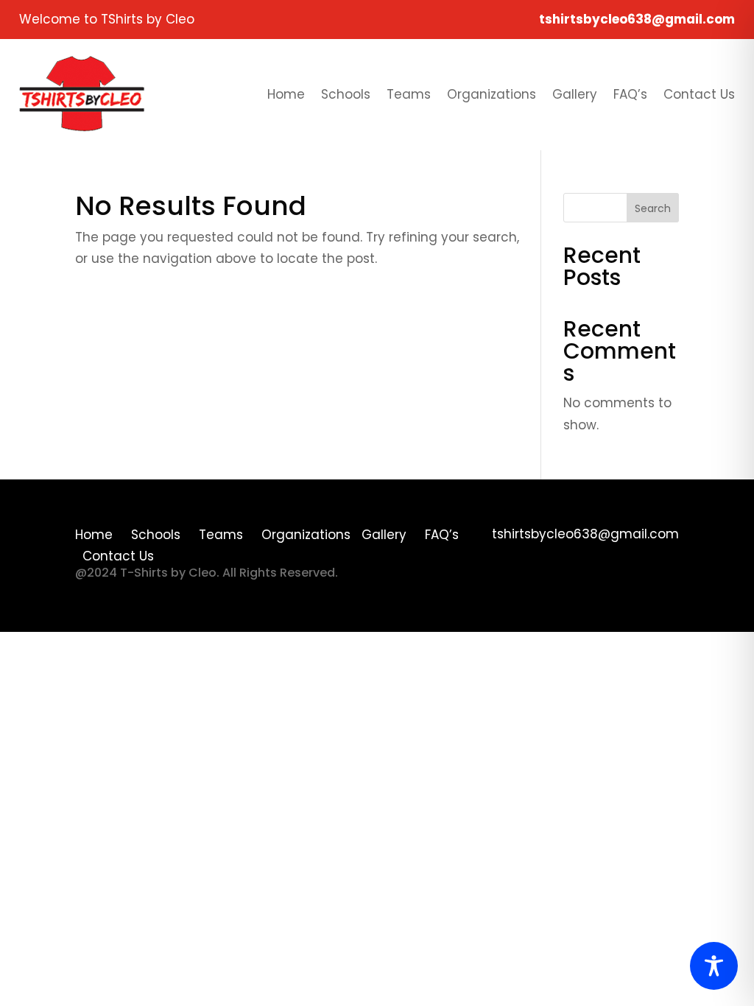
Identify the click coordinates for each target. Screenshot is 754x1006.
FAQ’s (630, 94)
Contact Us (699, 94)
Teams (409, 94)
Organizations (491, 94)
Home (286, 94)
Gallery (574, 94)
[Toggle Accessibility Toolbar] (713, 965)
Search (653, 208)
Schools (345, 94)
